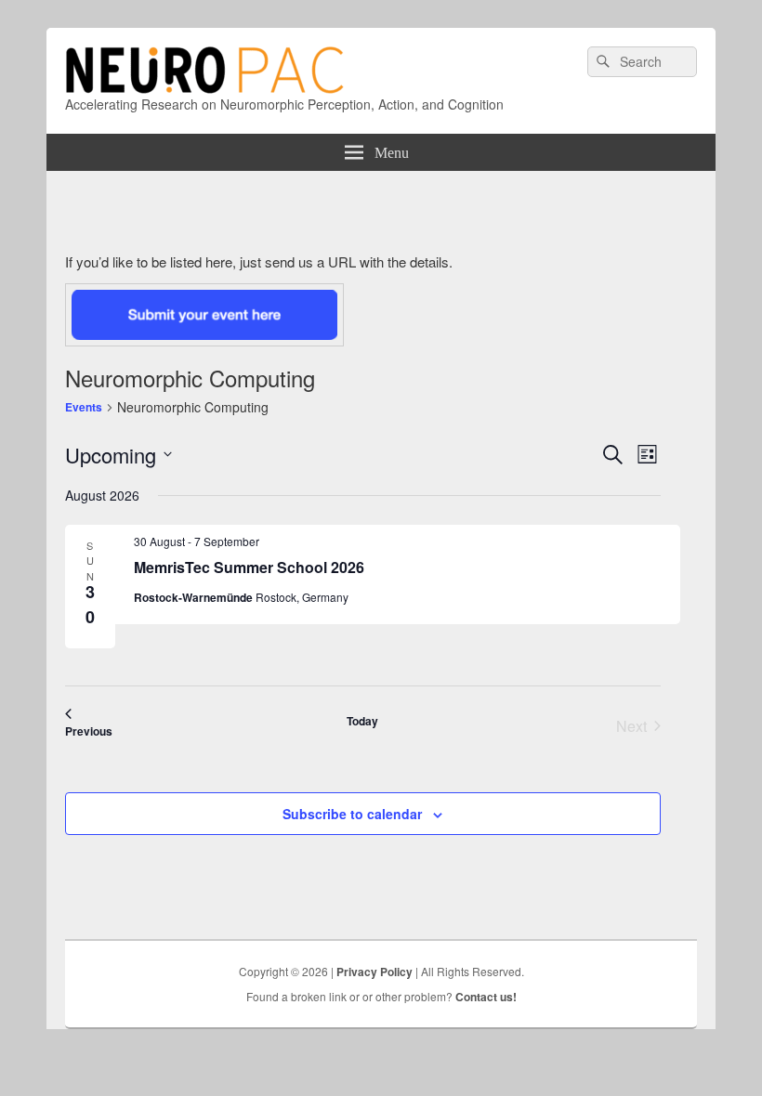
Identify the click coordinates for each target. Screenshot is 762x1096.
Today (362, 720)
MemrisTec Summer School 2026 (249, 567)
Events (83, 406)
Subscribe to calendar (352, 813)
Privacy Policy (374, 971)
